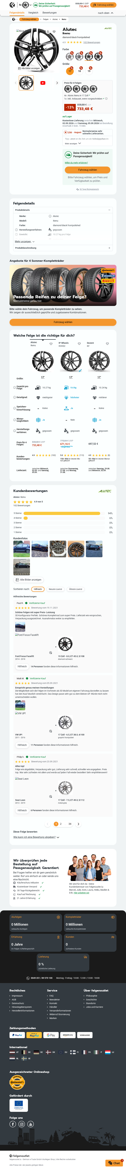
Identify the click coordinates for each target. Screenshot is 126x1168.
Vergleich (33, 12)
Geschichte (91, 999)
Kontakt (53, 1003)
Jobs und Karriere (94, 1007)
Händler (53, 1007)
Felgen (46, 19)
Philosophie (91, 996)
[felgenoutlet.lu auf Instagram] (21, 1124)
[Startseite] (13, 19)
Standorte (91, 1003)
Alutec (55, 19)
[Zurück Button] (48, 824)
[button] (63, 210)
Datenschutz (18, 1003)
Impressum (17, 996)
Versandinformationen (60, 1010)
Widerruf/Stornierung (59, 1014)
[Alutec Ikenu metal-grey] (70, 56)
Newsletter (54, 999)
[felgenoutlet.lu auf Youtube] (30, 1124)
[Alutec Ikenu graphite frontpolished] (79, 56)
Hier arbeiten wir (81, 893)
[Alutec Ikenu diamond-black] (98, 56)
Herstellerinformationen (23, 1010)
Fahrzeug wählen (29, 19)
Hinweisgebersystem (22, 1007)
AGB (14, 999)
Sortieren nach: (21, 589)
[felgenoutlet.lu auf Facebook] (13, 1124)
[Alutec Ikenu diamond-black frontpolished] (89, 56)
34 (70, 823)
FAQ (51, 996)
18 (79, 71)
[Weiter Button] (78, 824)
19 (89, 71)
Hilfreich (22, 666)
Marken (53, 1018)
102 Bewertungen (91, 42)
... (65, 823)
